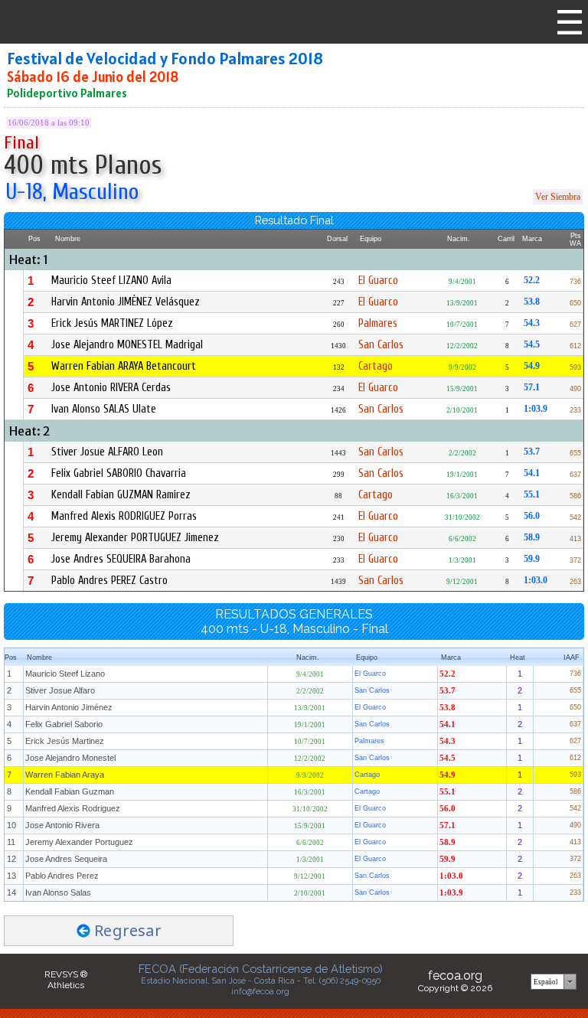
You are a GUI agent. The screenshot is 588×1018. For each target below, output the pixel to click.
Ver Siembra (557, 196)
